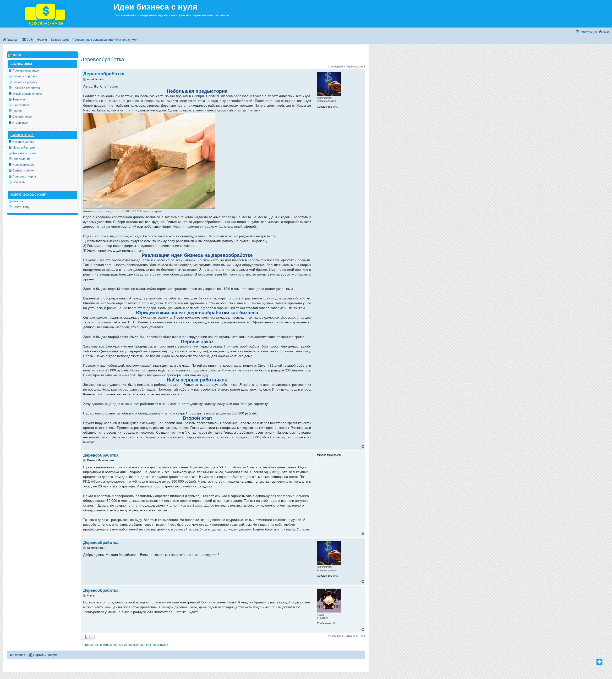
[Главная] (57, 14)
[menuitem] (604, 32)
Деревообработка (102, 59)
